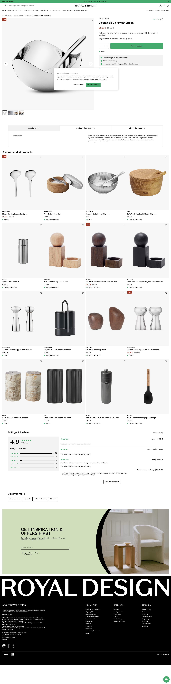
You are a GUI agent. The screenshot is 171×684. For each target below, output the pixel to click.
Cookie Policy (89, 626)
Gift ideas (145, 614)
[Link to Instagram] (13, 645)
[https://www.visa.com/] (6, 654)
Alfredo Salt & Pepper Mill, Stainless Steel (143, 350)
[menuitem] (4, 10)
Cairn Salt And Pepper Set (96, 350)
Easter (144, 611)
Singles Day (145, 619)
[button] (168, 1)
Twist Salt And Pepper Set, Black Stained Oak (145, 282)
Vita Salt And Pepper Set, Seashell (15, 418)
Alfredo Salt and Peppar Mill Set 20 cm (17, 350)
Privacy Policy (89, 621)
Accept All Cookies (93, 85)
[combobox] (168, 1)
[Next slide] (91, 64)
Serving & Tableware (120, 611)
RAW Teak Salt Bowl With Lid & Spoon (141, 214)
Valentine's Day (146, 609)
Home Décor (117, 614)
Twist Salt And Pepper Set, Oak (56, 282)
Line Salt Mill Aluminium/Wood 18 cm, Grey (102, 418)
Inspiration (89, 628)
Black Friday (145, 621)
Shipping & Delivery (91, 611)
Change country (7, 614)
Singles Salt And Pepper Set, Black (57, 350)
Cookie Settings (78, 84)
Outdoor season (147, 616)
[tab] (34, 128)
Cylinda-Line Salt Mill (10, 282)
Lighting (116, 616)
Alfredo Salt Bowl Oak (52, 214)
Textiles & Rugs (118, 619)
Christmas (145, 626)
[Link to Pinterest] (4, 645)
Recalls (88, 633)
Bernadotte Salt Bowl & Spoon (98, 214)
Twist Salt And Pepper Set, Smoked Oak (101, 282)
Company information (92, 616)
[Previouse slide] (6, 64)
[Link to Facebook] (8, 645)
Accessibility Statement (92, 630)
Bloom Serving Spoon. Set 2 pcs (14, 214)
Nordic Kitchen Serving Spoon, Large (141, 418)
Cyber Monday (146, 623)
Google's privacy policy (99, 79)
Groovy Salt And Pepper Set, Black (57, 418)
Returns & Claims (91, 614)
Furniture (116, 609)
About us (88, 623)
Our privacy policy (86, 79)
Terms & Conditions (91, 619)
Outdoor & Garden (119, 621)
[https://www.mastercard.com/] (12, 654)
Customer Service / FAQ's (93, 609)
